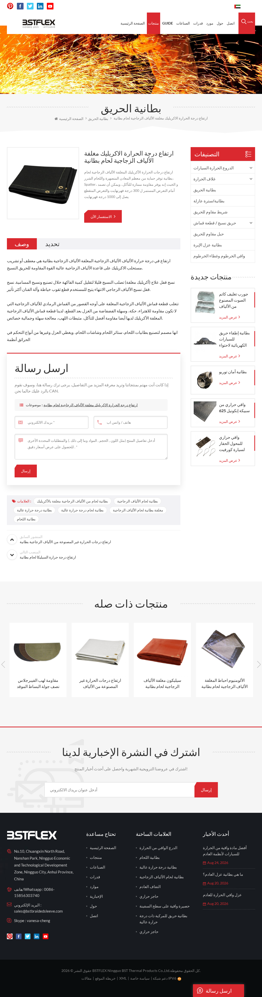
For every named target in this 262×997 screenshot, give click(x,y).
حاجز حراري (148, 896)
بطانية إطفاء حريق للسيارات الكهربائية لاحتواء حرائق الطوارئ (234, 339)
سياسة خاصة (140, 978)
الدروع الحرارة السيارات (213, 167)
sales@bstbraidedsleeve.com (38, 911)
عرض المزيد (228, 317)
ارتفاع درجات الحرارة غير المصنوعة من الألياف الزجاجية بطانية (100, 683)
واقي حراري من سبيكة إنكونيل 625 (234, 407)
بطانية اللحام (26, 519)
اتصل (231, 23)
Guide (167, 23)
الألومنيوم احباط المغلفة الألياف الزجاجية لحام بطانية (224, 683)
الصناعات (183, 23)
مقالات (86, 978)
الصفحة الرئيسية (133, 23)
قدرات (198, 23)
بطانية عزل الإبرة (207, 244)
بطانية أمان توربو (233, 371)
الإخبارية (96, 896)
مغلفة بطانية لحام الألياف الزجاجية (138, 510)
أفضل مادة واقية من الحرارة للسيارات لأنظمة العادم (225, 850)
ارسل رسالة (219, 991)
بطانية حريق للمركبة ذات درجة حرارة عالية (163, 918)
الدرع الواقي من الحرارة (158, 847)
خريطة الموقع (105, 978)
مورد (209, 23)
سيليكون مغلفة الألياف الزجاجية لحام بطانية (162, 683)
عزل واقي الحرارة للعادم (222, 894)
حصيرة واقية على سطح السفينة (164, 906)
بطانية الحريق (204, 189)
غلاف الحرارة (204, 178)
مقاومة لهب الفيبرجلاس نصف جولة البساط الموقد (38, 683)
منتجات (153, 23)
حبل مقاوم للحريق (208, 233)
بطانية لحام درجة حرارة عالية (82, 510)
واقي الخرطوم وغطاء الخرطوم (219, 255)
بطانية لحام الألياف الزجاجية (137, 501)
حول (220, 23)
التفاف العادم (150, 886)
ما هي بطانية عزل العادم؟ (223, 874)
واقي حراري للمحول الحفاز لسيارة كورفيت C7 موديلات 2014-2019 (234, 444)
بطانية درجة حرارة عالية (34, 510)
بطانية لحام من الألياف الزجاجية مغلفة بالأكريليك (72, 501)
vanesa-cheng (38, 920)
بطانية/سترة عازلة (208, 200)
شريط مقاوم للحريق (210, 211)
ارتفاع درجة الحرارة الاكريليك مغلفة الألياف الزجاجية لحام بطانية (90, 405)
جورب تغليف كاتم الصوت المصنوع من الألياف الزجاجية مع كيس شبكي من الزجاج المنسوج (233, 300)
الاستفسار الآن (102, 216)
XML (123, 978)
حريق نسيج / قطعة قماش (214, 222)
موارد (94, 886)
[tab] (22, 243)
